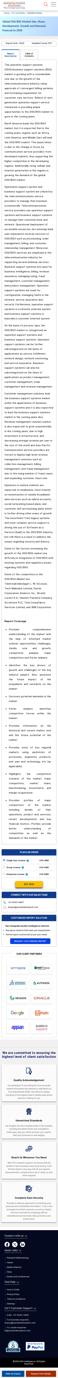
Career (9, 1262)
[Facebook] (7, 1244)
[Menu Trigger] (53, 4)
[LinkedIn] (22, 1244)
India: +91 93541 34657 (17, 1315)
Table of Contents (29, 54)
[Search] (46, 4)
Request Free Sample (41, 1374)
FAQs (9, 1272)
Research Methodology (17, 1258)
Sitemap (10, 1303)
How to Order (12, 1289)
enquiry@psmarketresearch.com (23, 907)
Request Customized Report (30, 941)
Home (7, 13)
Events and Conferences (17, 1276)
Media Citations (13, 1267)
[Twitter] (15, 1244)
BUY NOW (29, 884)
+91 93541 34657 (15, 902)
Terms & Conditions (15, 1299)
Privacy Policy (12, 1294)
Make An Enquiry (13, 1374)
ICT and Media (18, 13)
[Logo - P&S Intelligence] (18, 6)
